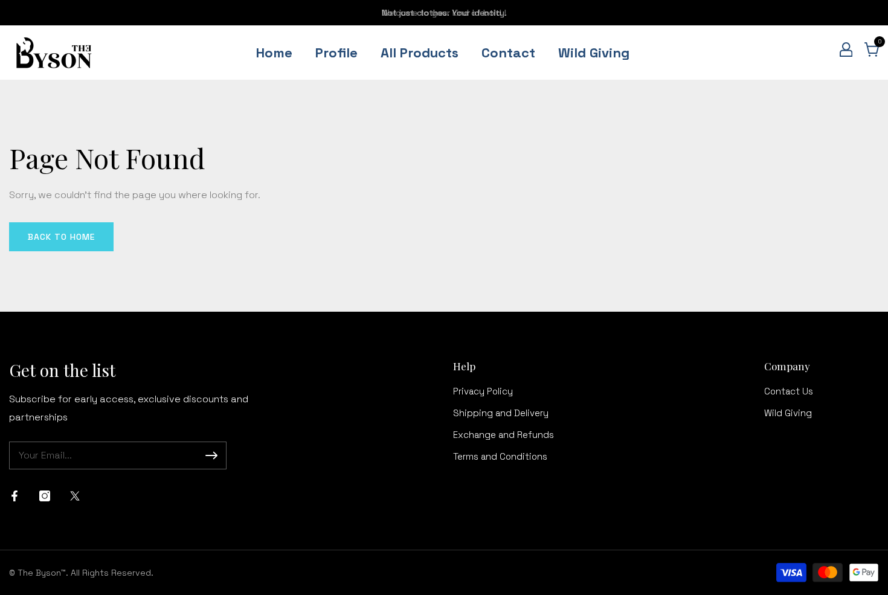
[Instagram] (44, 495)
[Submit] (211, 455)
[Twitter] (74, 495)
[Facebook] (14, 495)
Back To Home (61, 236)
